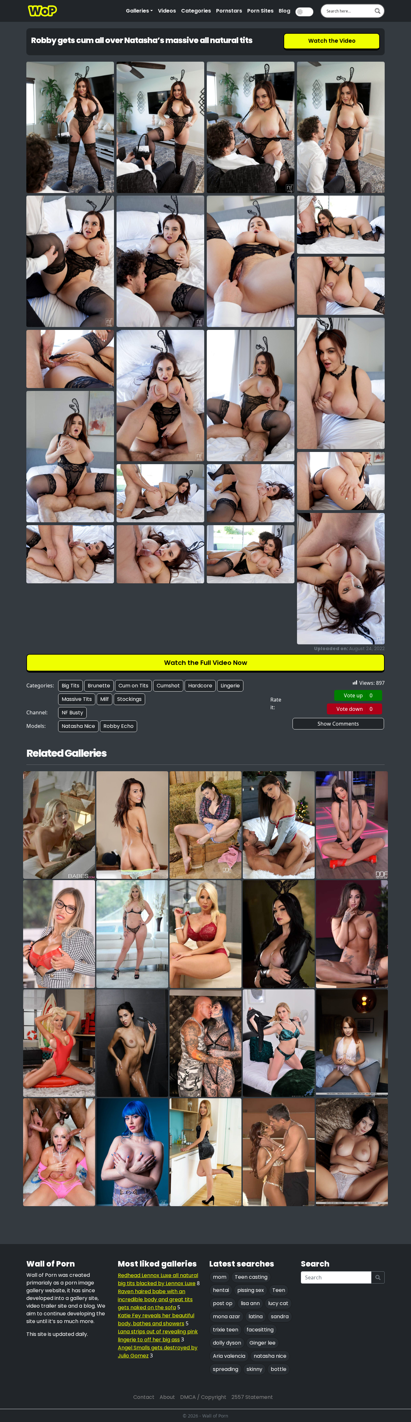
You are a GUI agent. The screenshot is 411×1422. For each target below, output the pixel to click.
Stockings (129, 699)
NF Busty (72, 712)
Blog (284, 10)
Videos (167, 10)
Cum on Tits (133, 685)
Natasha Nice (78, 726)
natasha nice (270, 1356)
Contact (143, 1397)
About (167, 1397)
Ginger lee (262, 1343)
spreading (225, 1369)
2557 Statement (252, 1397)
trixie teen (225, 1329)
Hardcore (200, 685)
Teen (278, 1290)
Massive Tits (77, 699)
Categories (196, 10)
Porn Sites (260, 10)
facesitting (260, 1329)
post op (222, 1303)
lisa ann (250, 1303)
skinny (254, 1369)
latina (256, 1316)
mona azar (226, 1316)
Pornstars (229, 10)
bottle (278, 1369)
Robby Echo (118, 726)
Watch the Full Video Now (205, 662)
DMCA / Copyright (203, 1397)
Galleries (137, 10)
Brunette (99, 685)
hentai (221, 1290)
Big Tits (70, 685)
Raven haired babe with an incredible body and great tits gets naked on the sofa (155, 1299)
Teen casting (251, 1277)
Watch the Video (331, 41)
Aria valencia (229, 1356)
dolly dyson (227, 1343)
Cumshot (168, 685)
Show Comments (338, 723)
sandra (280, 1316)
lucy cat (278, 1303)
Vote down (354, 708)
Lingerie (230, 685)
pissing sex (250, 1290)
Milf (104, 699)
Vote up (358, 695)
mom (219, 1277)
